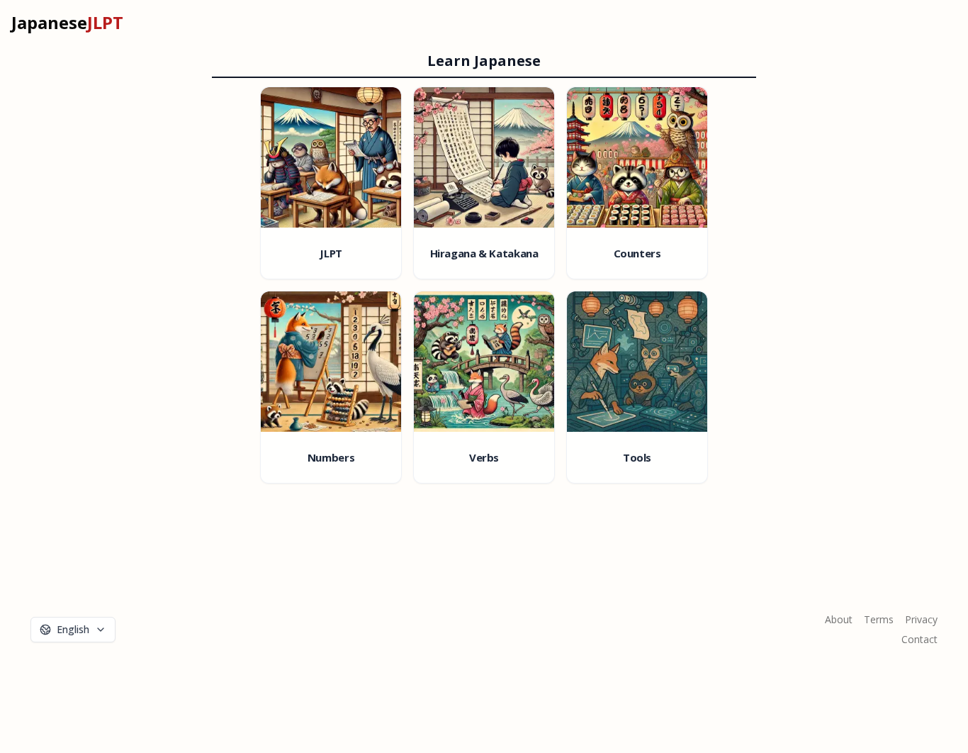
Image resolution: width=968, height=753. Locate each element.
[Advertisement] (466, 629)
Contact (919, 639)
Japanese (67, 22)
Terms (879, 619)
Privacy (921, 619)
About (838, 619)
